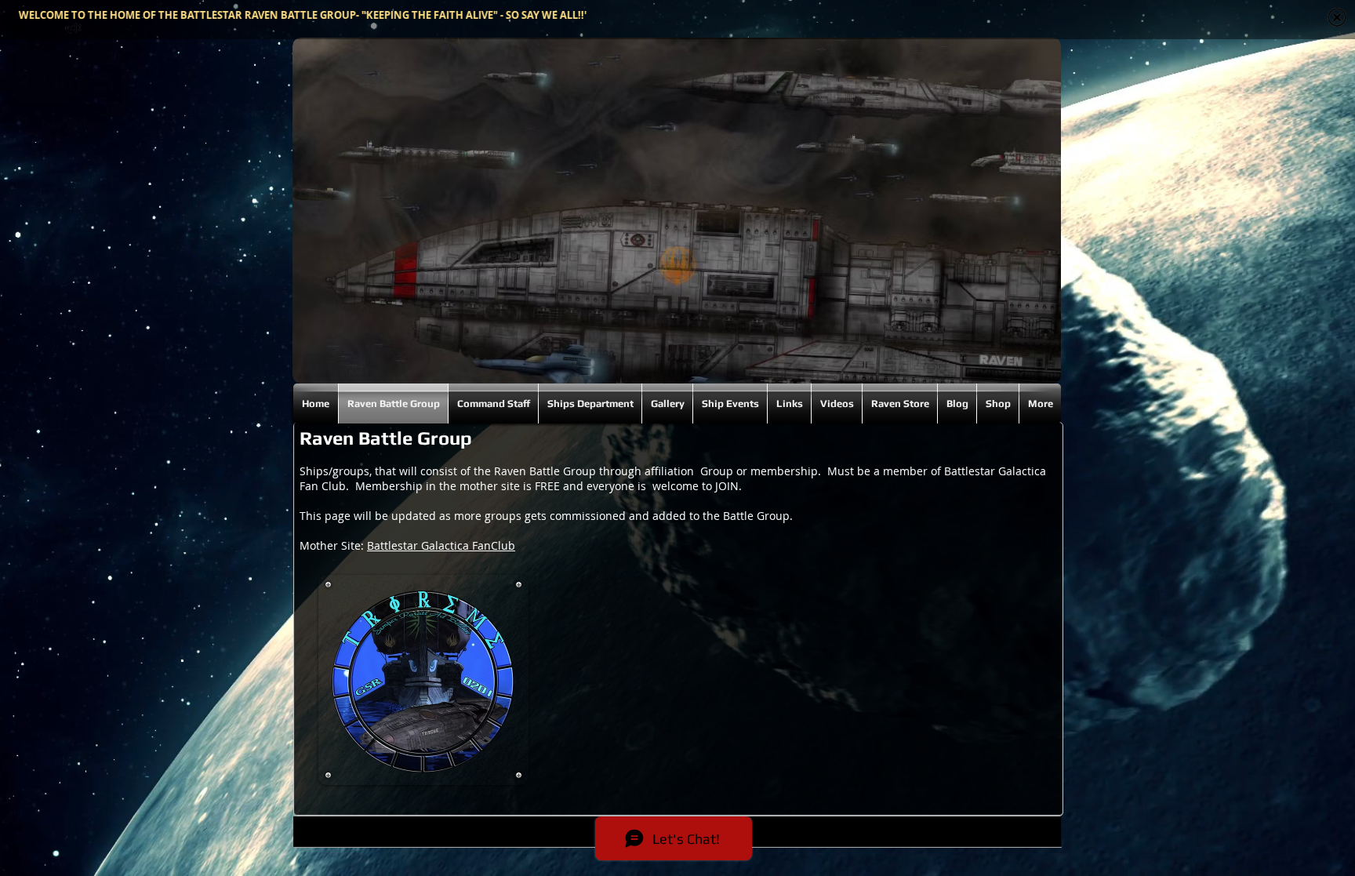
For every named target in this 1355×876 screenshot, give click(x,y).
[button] (423, 680)
